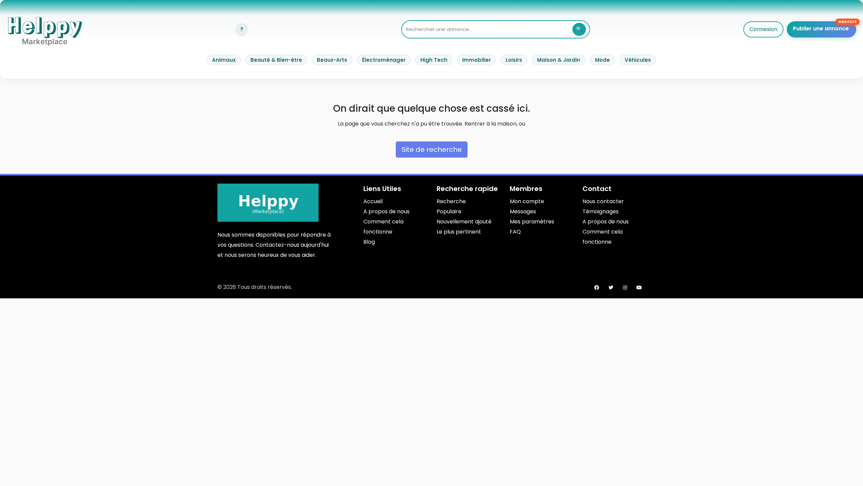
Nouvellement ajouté (464, 221)
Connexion (763, 29)
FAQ (515, 232)
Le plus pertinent (459, 232)
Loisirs (514, 59)
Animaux (224, 59)
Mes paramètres (532, 221)
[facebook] (596, 287)
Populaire (449, 211)
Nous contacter (603, 201)
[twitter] (610, 287)
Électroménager (384, 59)
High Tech (433, 59)
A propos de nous (386, 211)
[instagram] (625, 287)
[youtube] (639, 287)
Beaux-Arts (332, 59)
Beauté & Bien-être (276, 59)
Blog (369, 242)
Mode (602, 59)
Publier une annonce (821, 28)
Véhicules (638, 59)
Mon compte (527, 201)
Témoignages (601, 211)
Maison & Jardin (558, 59)
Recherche (451, 201)
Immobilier (476, 59)
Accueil (373, 201)
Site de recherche (431, 149)
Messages (523, 211)
